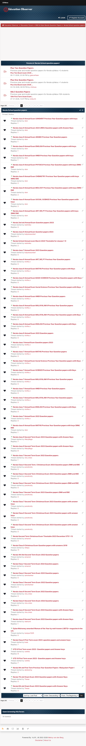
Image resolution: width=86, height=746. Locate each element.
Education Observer (11, 25)
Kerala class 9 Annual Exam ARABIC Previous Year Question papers (40, 137)
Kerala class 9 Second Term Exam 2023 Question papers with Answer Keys (43, 446)
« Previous (11, 105)
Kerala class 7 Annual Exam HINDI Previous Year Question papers (39, 389)
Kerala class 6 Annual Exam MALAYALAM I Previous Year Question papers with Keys (47, 315)
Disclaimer (39, 740)
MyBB (34, 737)
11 (18, 550)
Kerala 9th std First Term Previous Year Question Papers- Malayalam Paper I (43, 668)
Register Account (77, 18)
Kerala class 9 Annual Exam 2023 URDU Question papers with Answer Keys (43, 128)
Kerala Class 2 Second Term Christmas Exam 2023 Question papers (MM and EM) (46, 483)
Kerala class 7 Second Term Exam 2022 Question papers (35, 455)
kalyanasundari (30, 234)
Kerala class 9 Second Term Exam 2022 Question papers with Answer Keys (43, 619)
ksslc (26, 642)
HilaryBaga (28, 439)
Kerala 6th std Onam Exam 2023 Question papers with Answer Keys (40, 686)
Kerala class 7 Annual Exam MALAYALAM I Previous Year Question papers (42, 398)
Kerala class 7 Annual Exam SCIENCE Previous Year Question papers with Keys (44, 370)
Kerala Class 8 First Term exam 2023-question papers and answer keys (41, 640)
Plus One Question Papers (21, 80)
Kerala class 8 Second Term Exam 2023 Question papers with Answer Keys (43, 437)
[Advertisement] (43, 44)
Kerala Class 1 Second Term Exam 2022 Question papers (35, 564)
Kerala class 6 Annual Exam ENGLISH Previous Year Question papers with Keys (44, 324)
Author (11, 114)
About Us (47, 740)
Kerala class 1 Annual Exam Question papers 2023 (33, 342)
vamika (27, 651)
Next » (42, 105)
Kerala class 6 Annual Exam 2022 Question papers (33, 333)
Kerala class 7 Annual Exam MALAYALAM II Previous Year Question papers (43, 379)
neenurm (28, 621)
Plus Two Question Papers (21, 68)
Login (62, 18)
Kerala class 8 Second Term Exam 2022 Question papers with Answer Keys (43, 610)
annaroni (28, 538)
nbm (26, 121)
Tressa (27, 679)
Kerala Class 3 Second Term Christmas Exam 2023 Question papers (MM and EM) (46, 474)
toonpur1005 (29, 633)
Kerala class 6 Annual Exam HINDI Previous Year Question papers (39, 296)
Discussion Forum (27, 25)
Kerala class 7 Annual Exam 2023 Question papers (33, 250)
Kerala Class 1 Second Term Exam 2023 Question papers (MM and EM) (41, 492)
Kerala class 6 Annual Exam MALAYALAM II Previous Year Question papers (43, 305)
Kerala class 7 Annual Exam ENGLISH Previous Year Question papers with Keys (44, 407)
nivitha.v (28, 262)
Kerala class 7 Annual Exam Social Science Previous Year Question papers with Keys (47, 361)
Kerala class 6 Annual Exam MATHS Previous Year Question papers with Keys (44, 269)
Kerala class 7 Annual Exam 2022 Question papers (33, 416)
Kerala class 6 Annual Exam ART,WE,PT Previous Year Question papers (41, 259)
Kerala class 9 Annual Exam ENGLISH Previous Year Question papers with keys (44, 146)
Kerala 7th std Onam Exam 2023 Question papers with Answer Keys (40, 677)
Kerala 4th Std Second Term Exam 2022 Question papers (36, 555)
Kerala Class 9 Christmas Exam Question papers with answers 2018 (40, 545)
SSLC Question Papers (20, 92)
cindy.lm (33, 99)
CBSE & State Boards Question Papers (48, 25)
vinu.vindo (28, 458)
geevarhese (34, 75)
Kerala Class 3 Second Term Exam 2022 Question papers (36, 582)
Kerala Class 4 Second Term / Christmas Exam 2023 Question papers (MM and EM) (46, 465)
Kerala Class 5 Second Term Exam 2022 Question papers (36, 601)
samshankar (29, 575)
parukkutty (29, 467)
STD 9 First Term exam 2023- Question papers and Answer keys (39, 649)
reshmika (28, 225)
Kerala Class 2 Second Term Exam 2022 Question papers (36, 573)
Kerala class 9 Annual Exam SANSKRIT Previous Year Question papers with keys (45, 119)
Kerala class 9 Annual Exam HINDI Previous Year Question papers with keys (43, 156)
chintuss (33, 87)
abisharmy (28, 670)
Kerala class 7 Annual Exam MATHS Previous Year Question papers (40, 352)
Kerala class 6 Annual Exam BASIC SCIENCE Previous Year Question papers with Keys (47, 278)
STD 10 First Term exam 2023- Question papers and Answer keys (39, 658)
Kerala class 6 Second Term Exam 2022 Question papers (35, 591)
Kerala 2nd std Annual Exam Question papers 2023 (33, 223)
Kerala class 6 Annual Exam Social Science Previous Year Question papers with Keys (47, 287)
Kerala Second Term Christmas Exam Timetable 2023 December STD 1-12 (43, 536)
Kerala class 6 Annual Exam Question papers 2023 (33, 232)
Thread (5, 114)
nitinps (27, 548)
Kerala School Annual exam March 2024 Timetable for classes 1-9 (39, 241)
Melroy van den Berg (55, 737)
